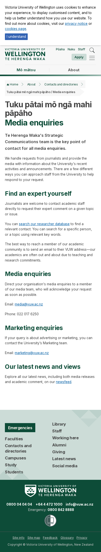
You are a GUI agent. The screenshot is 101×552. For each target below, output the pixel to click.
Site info (19, 537)
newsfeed (63, 382)
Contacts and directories (61, 84)
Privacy (81, 537)
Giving (58, 451)
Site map (33, 537)
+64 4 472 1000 (49, 504)
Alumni (59, 444)
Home (14, 84)
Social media (64, 465)
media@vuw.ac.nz (29, 304)
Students (14, 471)
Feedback (50, 537)
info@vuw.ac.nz (79, 504)
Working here (65, 437)
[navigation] (92, 58)
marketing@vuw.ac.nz (32, 353)
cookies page (15, 29)
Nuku (71, 49)
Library (59, 424)
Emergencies (20, 427)
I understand (16, 37)
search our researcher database (44, 224)
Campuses (15, 457)
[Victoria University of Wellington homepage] (25, 54)
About (31, 84)
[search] (92, 50)
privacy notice (76, 24)
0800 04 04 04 (19, 504)
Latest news (64, 458)
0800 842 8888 (61, 510)
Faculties (14, 438)
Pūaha (60, 49)
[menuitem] (19, 537)
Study (11, 464)
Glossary (67, 537)
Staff (81, 49)
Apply (79, 57)
